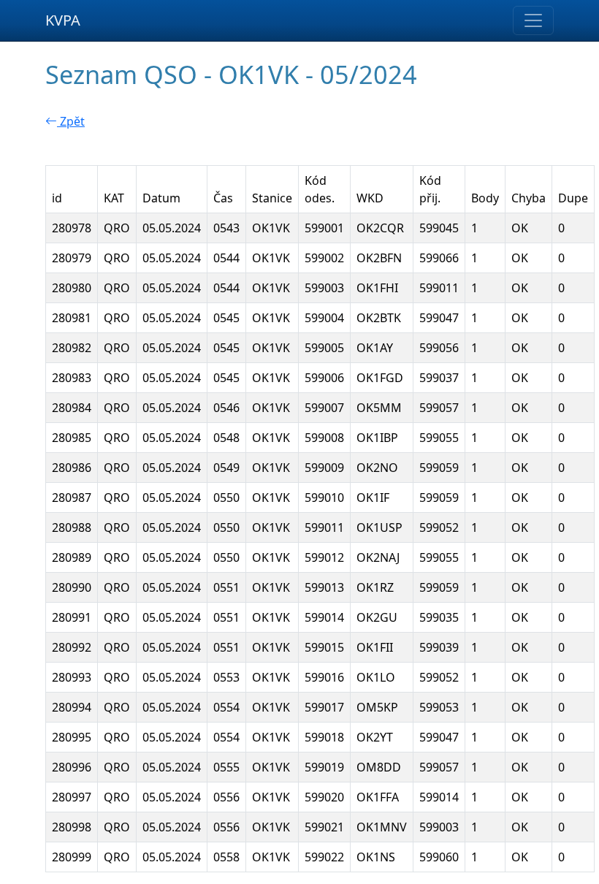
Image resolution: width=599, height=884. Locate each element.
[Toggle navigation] (533, 20)
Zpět (71, 121)
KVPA (62, 20)
